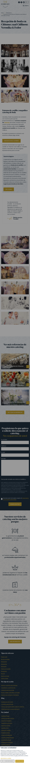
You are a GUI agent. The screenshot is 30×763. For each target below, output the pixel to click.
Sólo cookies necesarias (7, 761)
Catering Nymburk (6, 740)
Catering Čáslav (5, 733)
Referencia (9, 13)
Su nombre (4, 439)
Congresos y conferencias (8, 688)
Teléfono (3, 446)
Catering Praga (5, 716)
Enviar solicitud (15, 504)
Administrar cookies (6, 758)
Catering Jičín (5, 728)
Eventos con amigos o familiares (10, 695)
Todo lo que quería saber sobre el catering (12, 706)
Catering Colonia (5, 725)
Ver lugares (8, 189)
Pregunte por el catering (11, 141)
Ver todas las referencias (15, 412)
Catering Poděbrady (6, 735)
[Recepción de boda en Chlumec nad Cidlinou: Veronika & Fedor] (15, 50)
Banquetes (4, 661)
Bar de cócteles (5, 659)
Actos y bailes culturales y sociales (10, 692)
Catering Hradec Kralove (7, 718)
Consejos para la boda (7, 704)
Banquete (3, 666)
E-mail (3, 452)
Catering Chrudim (6, 730)
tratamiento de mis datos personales (16, 498)
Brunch (3, 673)
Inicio (2, 13)
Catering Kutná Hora (6, 723)
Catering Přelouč (5, 744)
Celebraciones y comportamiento (10, 709)
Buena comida (5, 676)
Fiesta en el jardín (6, 669)
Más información (15, 641)
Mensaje (3, 458)
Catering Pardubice (6, 721)
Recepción (4, 671)
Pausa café (4, 657)
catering (7, 122)
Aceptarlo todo (19, 761)
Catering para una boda (7, 690)
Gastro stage (4, 678)
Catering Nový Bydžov (7, 742)
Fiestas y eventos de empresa (9, 685)
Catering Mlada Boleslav (7, 737)
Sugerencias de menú (7, 702)
